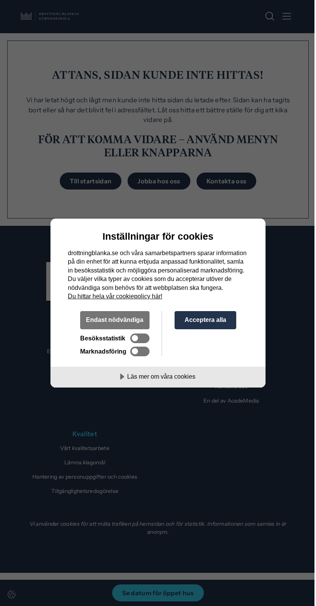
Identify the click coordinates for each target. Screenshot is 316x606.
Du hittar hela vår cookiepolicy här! (115, 296)
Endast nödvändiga (114, 319)
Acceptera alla (205, 319)
